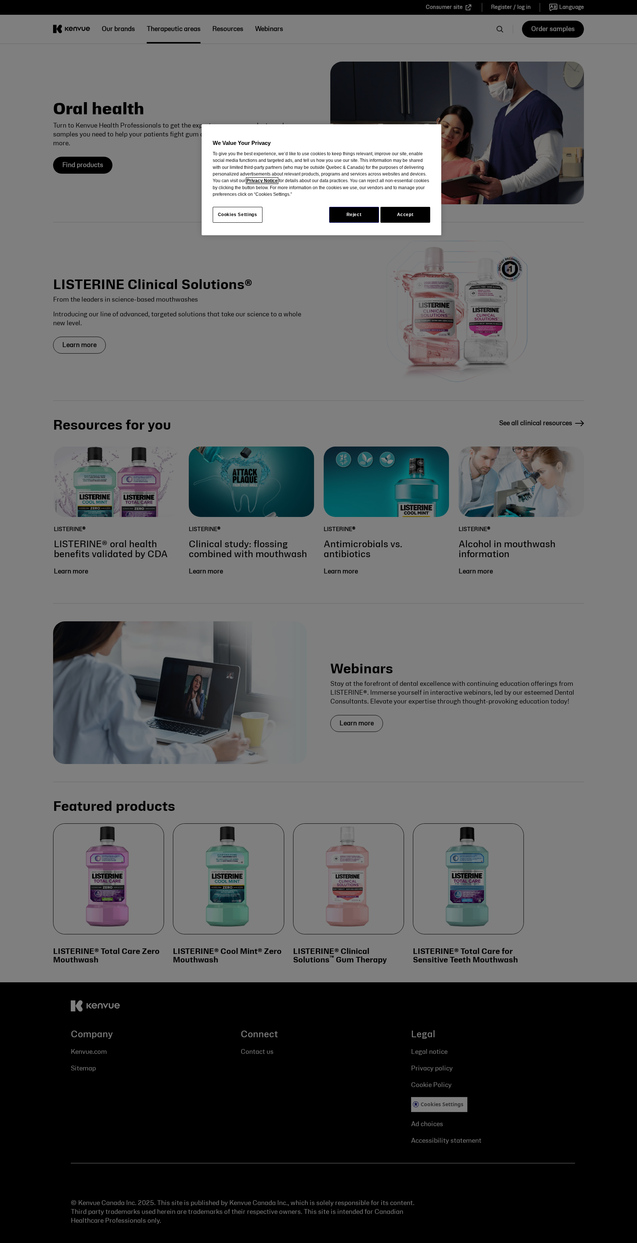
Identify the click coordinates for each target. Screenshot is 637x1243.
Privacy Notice (262, 180)
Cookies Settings (237, 214)
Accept (405, 214)
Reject (354, 214)
